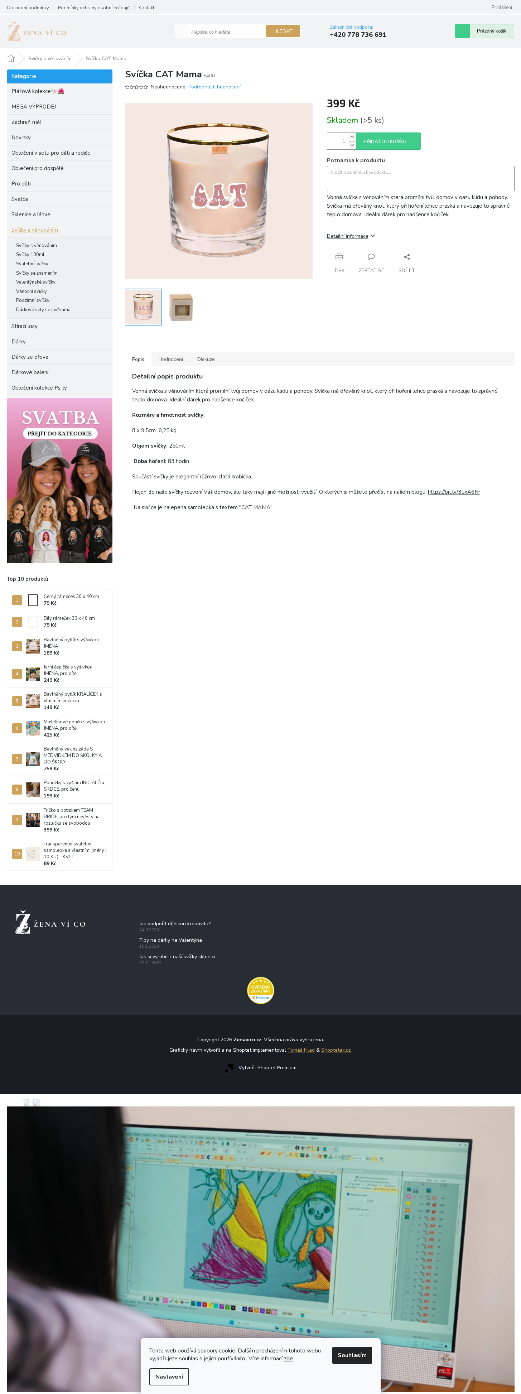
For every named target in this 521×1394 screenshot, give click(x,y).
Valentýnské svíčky (36, 282)
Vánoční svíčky (31, 291)
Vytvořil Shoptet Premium (267, 1067)
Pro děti (21, 183)
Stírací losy (24, 326)
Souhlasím (352, 1355)
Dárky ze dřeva (29, 357)
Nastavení (169, 1377)
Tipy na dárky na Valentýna (170, 940)
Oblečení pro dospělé (37, 168)
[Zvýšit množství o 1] (352, 137)
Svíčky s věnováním (34, 229)
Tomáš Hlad (301, 1050)
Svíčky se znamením (37, 273)
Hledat (283, 31)
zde (288, 1358)
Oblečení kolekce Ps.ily (39, 387)
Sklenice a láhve (30, 214)
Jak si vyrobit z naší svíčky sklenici (177, 956)
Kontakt (146, 8)
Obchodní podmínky (28, 8)
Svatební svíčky (32, 264)
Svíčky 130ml (30, 254)
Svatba (20, 199)
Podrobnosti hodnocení (214, 86)
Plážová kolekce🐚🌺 (37, 91)
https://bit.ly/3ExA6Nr (454, 492)
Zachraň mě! (26, 122)
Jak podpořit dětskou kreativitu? (175, 923)
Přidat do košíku (384, 142)
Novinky (21, 137)
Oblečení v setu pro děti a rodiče (51, 152)
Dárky (18, 341)
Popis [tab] (138, 359)
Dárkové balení (29, 372)
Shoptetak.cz (336, 1050)
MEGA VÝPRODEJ (33, 106)
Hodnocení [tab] (171, 359)
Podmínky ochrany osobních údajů (94, 8)
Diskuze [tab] (206, 359)
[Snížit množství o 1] (352, 145)
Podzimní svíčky (32, 300)
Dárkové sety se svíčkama (43, 310)
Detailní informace (347, 236)
